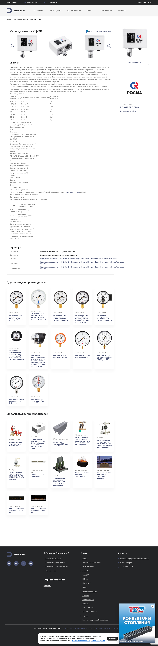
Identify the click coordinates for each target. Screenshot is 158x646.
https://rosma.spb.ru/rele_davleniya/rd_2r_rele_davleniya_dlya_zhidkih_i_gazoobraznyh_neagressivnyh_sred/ (78, 258)
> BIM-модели (18, 20)
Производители (55, 11)
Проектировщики (74, 11)
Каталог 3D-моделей (53, 558)
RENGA (84, 579)
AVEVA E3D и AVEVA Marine (91, 563)
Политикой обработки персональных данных (88, 641)
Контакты (122, 11)
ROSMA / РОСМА (129, 107)
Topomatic (86, 616)
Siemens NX (86, 583)
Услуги (89, 11)
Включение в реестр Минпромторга (95, 620)
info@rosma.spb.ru (129, 111)
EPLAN (84, 587)
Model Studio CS (88, 567)
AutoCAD (85, 603)
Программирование (89, 612)
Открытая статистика (54, 580)
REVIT (84, 558)
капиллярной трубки (72, 192)
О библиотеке (50, 571)
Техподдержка (12, 2)
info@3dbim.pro (32, 2)
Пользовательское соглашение (78, 629)
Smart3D (85, 575)
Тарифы (47, 586)
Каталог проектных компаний (56, 567)
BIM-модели (38, 11)
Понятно (112, 638)
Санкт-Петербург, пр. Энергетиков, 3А (134, 558)
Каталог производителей (54, 563)
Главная (9, 20)
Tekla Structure (88, 608)
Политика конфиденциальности (109, 629)
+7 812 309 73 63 (52, 2)
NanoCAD (85, 595)
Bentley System (88, 599)
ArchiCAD (85, 571)
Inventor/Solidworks (89, 591)
